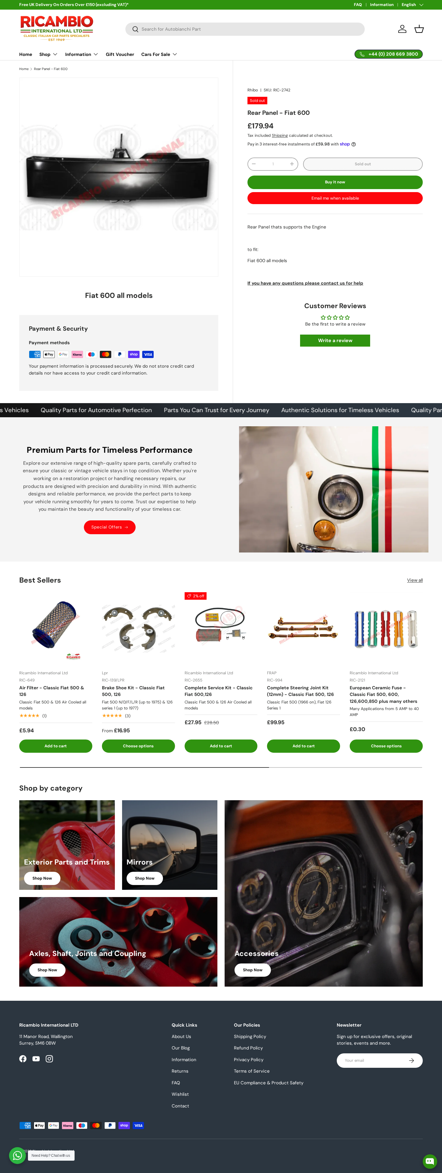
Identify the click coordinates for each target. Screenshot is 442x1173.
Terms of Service (252, 1071)
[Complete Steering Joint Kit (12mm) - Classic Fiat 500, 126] (303, 628)
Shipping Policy (250, 1037)
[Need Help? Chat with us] (17, 1155)
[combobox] (245, 29)
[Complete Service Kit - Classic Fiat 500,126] (221, 628)
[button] (419, 28)
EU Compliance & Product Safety (268, 1083)
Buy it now (335, 182)
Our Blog (181, 1048)
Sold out (363, 164)
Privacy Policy (248, 1060)
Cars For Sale (155, 54)
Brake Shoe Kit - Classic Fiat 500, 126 (133, 691)
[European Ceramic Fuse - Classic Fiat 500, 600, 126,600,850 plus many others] (386, 628)
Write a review (335, 340)
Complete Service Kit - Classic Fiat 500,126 (219, 691)
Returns (180, 1071)
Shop (45, 54)
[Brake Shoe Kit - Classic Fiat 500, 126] (138, 628)
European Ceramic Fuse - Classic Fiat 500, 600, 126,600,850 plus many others (383, 694)
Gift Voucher (120, 54)
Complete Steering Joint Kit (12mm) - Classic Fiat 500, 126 (300, 691)
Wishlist (180, 1094)
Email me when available (335, 198)
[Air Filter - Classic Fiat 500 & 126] (55, 628)
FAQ (358, 4)
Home (25, 54)
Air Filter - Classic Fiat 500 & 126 (51, 691)
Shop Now (42, 878)
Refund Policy (248, 1048)
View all (415, 580)
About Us (181, 1037)
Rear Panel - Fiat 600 (51, 69)
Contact (180, 1106)
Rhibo (252, 90)
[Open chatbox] (430, 1161)
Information (382, 4)
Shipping (280, 135)
